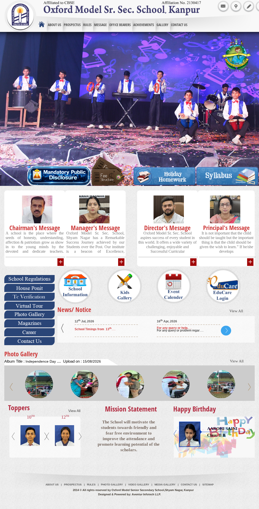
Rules (91, 484)
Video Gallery (139, 484)
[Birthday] (130, 447)
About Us (52, 484)
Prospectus (73, 484)
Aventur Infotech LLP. (146, 494)
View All (236, 311)
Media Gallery (165, 484)
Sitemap (208, 484)
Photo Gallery (112, 484)
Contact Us (189, 484)
